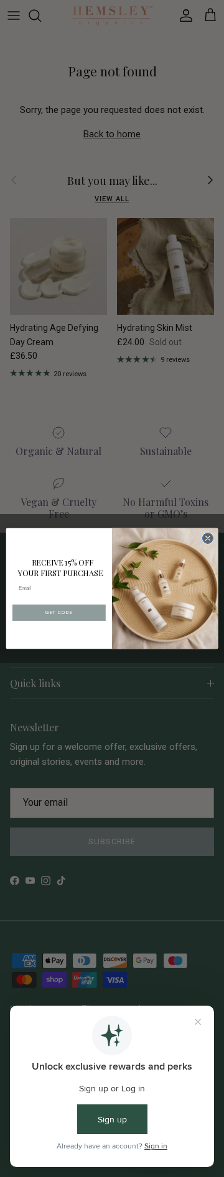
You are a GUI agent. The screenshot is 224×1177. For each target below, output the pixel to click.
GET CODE (58, 612)
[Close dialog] (207, 538)
